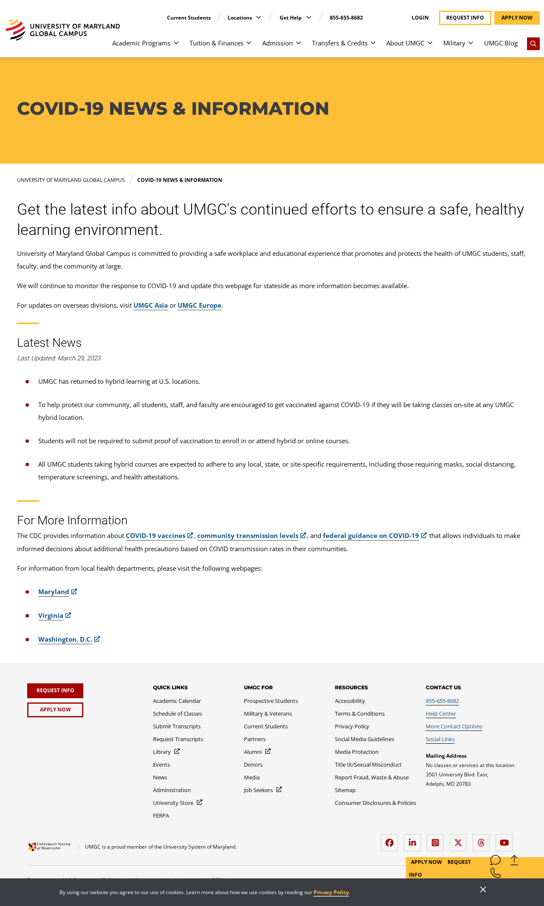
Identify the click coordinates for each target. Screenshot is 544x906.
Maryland (53, 591)
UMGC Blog (501, 43)
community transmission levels (247, 535)
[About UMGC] (430, 47)
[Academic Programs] (176, 47)
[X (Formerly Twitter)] (460, 839)
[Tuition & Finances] (249, 47)
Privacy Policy (331, 892)
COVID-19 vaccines (155, 535)
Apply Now (427, 862)
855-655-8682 (346, 17)
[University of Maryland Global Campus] (62, 30)
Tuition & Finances (217, 43)
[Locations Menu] (259, 17)
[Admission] (299, 47)
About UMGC (405, 43)
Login (420, 17)
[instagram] (437, 839)
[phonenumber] (495, 874)
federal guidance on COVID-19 (371, 535)
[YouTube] (506, 839)
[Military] (471, 47)
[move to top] (514, 862)
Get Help (291, 17)
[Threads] (483, 839)
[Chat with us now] (495, 862)
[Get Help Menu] (309, 17)
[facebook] (391, 839)
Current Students (189, 17)
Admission (277, 43)
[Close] (483, 890)
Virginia (50, 615)
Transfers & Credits (340, 43)
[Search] (533, 43)
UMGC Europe (199, 305)
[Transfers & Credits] (373, 47)
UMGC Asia (150, 305)
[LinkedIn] (414, 839)
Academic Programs (141, 43)
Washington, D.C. (65, 639)
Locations (240, 17)
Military (454, 43)
